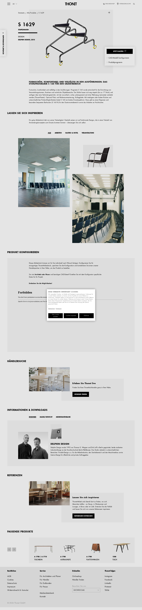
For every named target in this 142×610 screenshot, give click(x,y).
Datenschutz (51, 308)
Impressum (59, 308)
